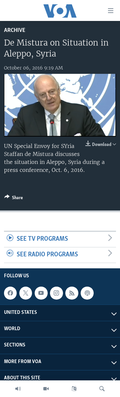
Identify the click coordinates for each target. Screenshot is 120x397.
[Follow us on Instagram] (56, 293)
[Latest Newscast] (18, 388)
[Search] (102, 388)
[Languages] (74, 388)
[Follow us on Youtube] (41, 293)
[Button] (13, 199)
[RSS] (71, 293)
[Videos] (46, 388)
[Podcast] (87, 293)
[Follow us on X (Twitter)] (25, 293)
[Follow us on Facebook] (10, 293)
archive (14, 30)
